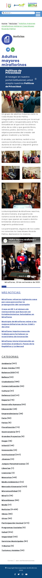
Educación (7, 409)
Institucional (8, 454)
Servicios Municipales (13, 541)
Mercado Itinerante (11, 486)
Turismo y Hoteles (11, 550)
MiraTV (5, 495)
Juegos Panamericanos (13, 464)
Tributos (6, 546)
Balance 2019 (8, 372)
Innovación (7, 450)
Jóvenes (6, 459)
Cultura (5, 391)
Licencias (6, 473)
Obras (5, 514)
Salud (5, 532)
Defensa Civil (8, 395)
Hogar (5, 441)
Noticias (13, 23)
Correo (10, 561)
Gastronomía (8, 432)
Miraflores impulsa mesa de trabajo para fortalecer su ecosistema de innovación (16, 334)
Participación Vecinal (12, 523)
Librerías (6, 468)
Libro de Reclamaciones (25, 561)
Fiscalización (8, 427)
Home (4, 23)
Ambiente (6, 363)
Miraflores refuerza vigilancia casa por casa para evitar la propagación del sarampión (19, 302)
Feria (4, 418)
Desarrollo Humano (11, 404)
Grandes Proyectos (11, 436)
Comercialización (10, 386)
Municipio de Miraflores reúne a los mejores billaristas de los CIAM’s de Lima (19, 324)
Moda (4, 505)
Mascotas (7, 477)
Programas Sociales (12, 527)
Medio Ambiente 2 (10, 482)
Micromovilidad (10, 491)
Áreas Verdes (8, 368)
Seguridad (7, 537)
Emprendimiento (10, 413)
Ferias (5, 422)
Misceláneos (8, 500)
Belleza (5, 377)
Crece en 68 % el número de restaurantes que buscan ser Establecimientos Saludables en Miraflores (18, 313)
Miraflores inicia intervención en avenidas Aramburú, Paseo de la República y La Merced (18, 344)
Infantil (5, 445)
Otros (4, 518)
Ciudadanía (8, 381)
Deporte (6, 400)
